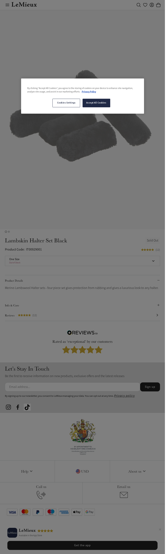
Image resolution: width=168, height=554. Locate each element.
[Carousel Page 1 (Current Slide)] (6, 232)
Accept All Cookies (96, 103)
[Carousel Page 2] (9, 232)
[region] (82, 96)
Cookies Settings (66, 103)
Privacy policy (124, 396)
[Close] (160, 530)
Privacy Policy (89, 91)
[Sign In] (151, 4)
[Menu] (7, 5)
